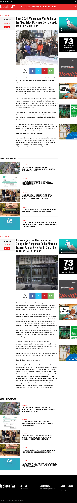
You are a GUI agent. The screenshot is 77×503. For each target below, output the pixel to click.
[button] (75, 2)
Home (1, 15)
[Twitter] (76, 7)
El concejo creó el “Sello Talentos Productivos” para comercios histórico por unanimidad (39, 211)
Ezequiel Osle (24, 489)
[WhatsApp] (51, 71)
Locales (7, 15)
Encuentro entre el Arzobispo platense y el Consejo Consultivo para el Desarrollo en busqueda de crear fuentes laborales (37, 197)
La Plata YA (7, 23)
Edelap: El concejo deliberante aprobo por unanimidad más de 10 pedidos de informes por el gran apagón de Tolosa (38, 169)
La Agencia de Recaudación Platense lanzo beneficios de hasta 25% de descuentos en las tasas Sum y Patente (37, 183)
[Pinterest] (45, 71)
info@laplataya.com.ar (47, 489)
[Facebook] (73, 7)
